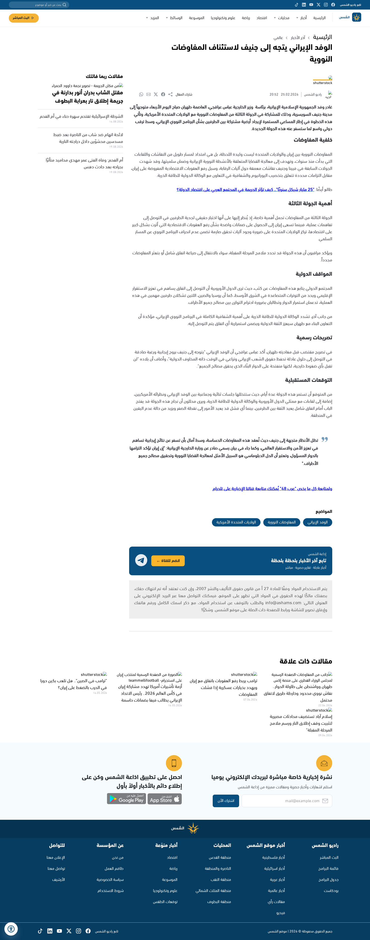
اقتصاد (261, 18)
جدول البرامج (329, 880)
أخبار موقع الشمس (266, 845)
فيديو (280, 913)
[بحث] (64, 5)
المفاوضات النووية (282, 522)
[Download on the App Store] (164, 799)
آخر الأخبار (298, 38)
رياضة (246, 18)
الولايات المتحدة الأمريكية (236, 522)
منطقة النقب (221, 880)
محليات (283, 18)
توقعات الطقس (165, 902)
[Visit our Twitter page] (318, 5)
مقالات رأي (276, 902)
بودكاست (331, 891)
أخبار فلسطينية (273, 858)
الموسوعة (196, 18)
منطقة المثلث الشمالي (213, 891)
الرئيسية (319, 18)
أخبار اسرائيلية (274, 869)
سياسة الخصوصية (110, 880)
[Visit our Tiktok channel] (297, 5)
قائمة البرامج (328, 869)
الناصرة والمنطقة (218, 869)
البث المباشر (21, 18)
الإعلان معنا (56, 858)
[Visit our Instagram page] (326, 5)
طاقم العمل (114, 869)
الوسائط (176, 18)
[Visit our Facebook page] (333, 5)
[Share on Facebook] (164, 95)
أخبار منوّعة (166, 845)
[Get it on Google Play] (126, 799)
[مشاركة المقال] (172, 94)
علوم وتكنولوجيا (223, 18)
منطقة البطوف (219, 902)
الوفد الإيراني (318, 522)
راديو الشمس (325, 845)
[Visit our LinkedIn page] (304, 5)
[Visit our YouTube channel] (311, 5)
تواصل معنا (56, 869)
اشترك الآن (226, 801)
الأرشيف (58, 880)
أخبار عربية (277, 880)
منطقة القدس (220, 858)
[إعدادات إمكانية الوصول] (11, 928)
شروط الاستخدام (111, 891)
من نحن (118, 858)
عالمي (278, 38)
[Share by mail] (150, 95)
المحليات (222, 845)
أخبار (304, 18)
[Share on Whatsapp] (142, 95)
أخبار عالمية (276, 891)
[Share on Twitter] (157, 95)
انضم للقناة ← (168, 561)
